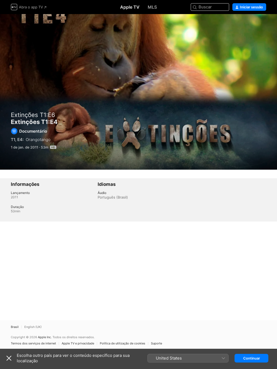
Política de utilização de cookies (122, 343)
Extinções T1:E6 (33, 114)
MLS (152, 7)
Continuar (251, 358)
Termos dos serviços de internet (33, 343)
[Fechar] (8, 358)
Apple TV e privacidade (78, 343)
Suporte (156, 343)
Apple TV (130, 7)
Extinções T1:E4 (138, 92)
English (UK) (33, 327)
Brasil (15, 327)
